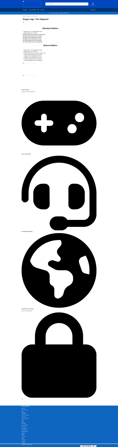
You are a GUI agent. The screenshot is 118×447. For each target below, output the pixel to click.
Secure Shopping (25, 418)
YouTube (23, 442)
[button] (93, 10)
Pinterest (23, 441)
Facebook (23, 436)
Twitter (23, 438)
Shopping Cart (24, 428)
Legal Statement (25, 431)
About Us (23, 408)
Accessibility (24, 429)
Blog (22, 411)
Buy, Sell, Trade (25, 409)
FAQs (23, 421)
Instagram (24, 439)
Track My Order (25, 424)
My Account (24, 426)
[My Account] (41, 4)
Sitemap (23, 432)
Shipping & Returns (25, 415)
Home (24, 16)
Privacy (23, 419)
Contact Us (24, 416)
